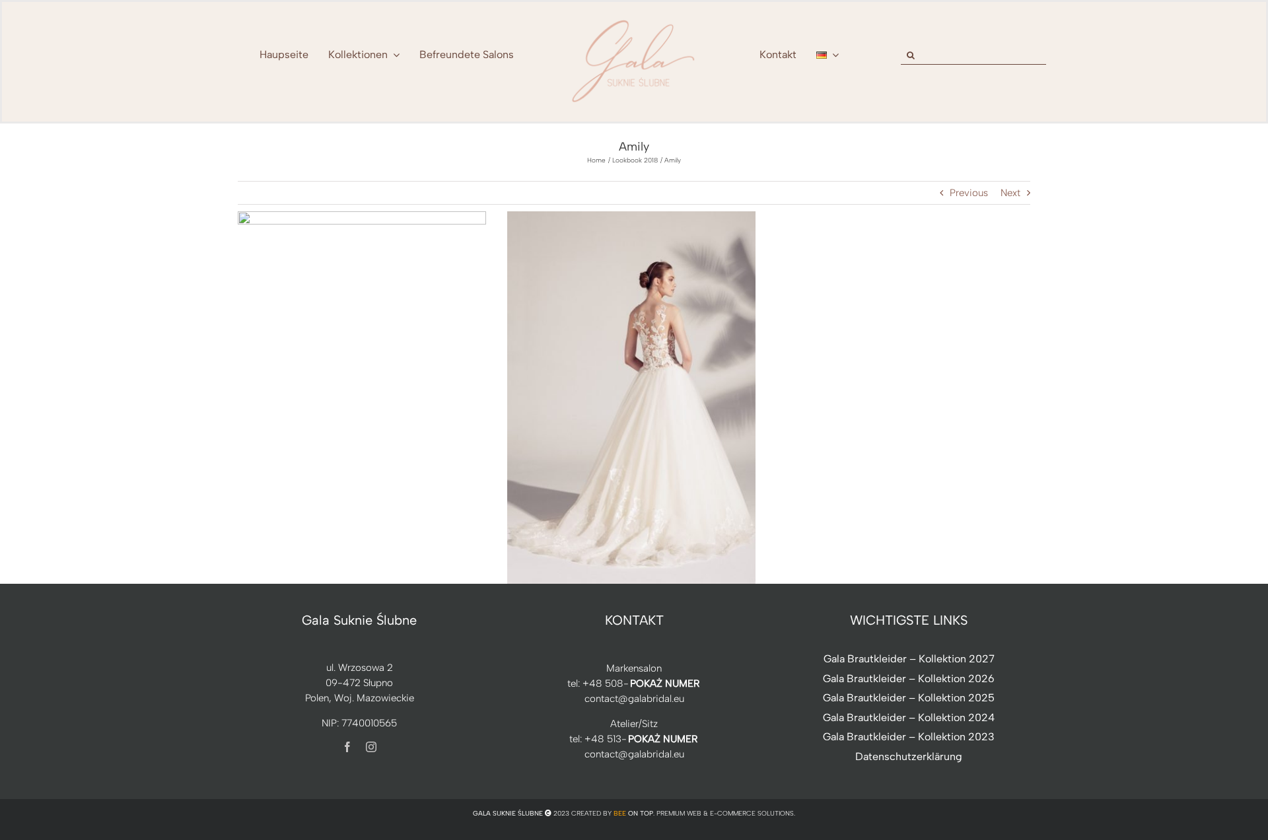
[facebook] (347, 747)
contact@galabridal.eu (634, 699)
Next (1010, 193)
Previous (969, 193)
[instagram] (371, 747)
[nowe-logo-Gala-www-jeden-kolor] (634, 20)
